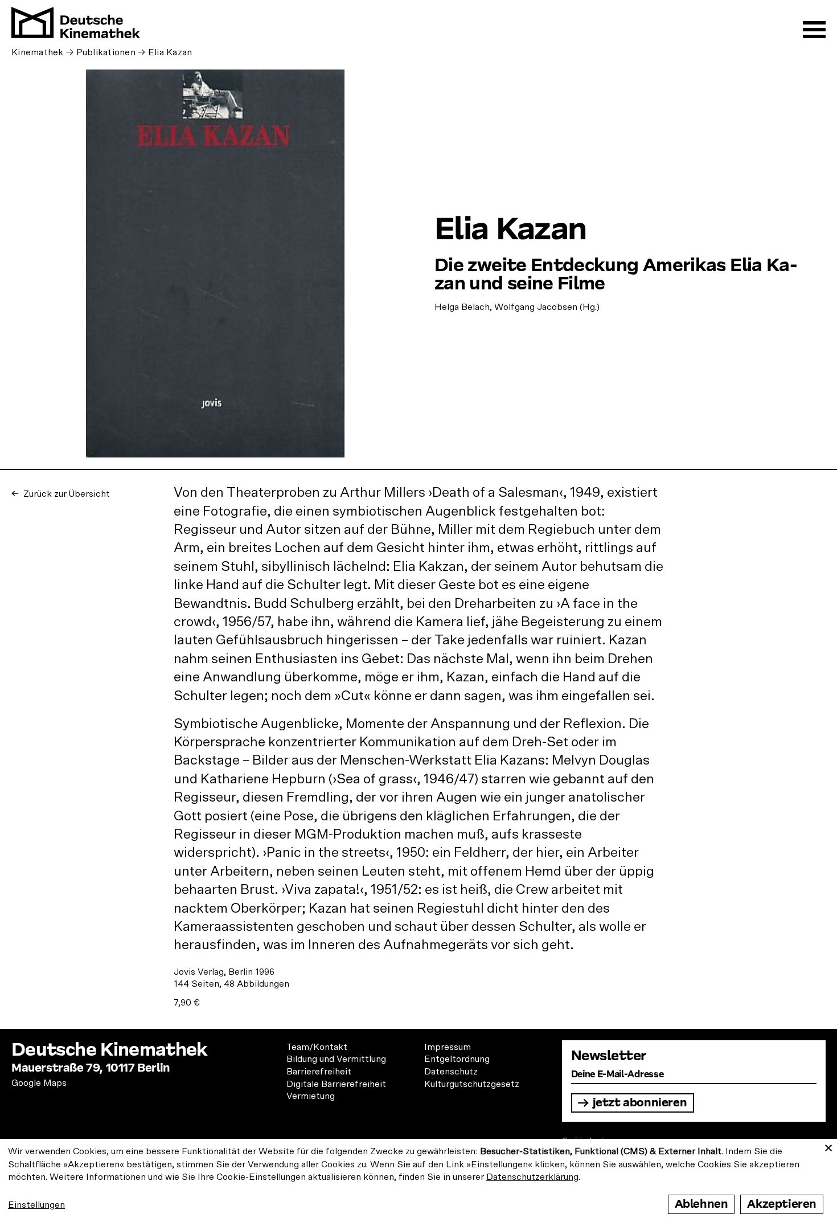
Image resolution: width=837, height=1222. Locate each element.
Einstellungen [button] (36, 1204)
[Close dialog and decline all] (828, 1146)
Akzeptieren (782, 1204)
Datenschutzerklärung (532, 1177)
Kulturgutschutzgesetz (471, 1084)
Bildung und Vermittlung (336, 1059)
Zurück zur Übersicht (65, 493)
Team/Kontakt (316, 1047)
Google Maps (39, 1083)
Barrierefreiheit (318, 1071)
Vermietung (310, 1096)
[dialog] (418, 1180)
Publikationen (106, 52)
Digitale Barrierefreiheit (336, 1084)
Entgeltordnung (457, 1059)
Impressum (447, 1047)
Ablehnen (701, 1204)
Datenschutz (451, 1071)
